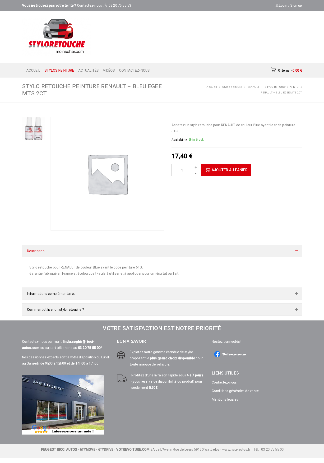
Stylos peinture (232, 86)
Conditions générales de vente (235, 386)
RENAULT (253, 86)
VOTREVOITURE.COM (132, 445)
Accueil (212, 86)
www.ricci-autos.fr (236, 445)
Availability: (179, 139)
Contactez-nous (224, 378)
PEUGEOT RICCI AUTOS (59, 445)
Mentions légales (225, 395)
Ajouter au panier (230, 170)
